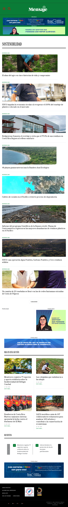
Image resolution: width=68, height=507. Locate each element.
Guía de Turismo (6, 496)
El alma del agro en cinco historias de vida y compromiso (26, 75)
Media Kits (5, 493)
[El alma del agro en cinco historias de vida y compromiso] (30, 63)
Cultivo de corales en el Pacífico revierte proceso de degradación (29, 197)
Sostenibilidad (6, 53)
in (21, 503)
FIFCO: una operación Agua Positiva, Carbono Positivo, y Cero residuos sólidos (32, 261)
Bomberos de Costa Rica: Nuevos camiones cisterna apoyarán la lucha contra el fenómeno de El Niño (15, 418)
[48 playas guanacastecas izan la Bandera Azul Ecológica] (29, 155)
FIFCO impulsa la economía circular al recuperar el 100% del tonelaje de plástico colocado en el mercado (32, 105)
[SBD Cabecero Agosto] (34, 30)
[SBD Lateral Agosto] (51, 320)
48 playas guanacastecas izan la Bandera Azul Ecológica (25, 167)
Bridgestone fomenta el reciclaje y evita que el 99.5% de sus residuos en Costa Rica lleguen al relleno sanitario (32, 137)
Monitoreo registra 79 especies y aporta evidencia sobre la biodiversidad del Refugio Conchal (17, 381)
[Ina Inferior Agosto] (34, 470)
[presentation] (8, 449)
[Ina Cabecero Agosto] (34, 21)
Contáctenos (16, 496)
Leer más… (7, 389)
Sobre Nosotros (6, 487)
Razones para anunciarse (9, 490)
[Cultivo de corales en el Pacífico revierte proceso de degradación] (33, 185)
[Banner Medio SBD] (34, 343)
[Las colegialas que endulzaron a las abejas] (50, 366)
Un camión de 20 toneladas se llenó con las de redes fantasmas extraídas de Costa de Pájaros (32, 292)
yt (17, 503)
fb (12, 503)
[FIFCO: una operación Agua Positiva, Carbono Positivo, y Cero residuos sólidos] (34, 248)
